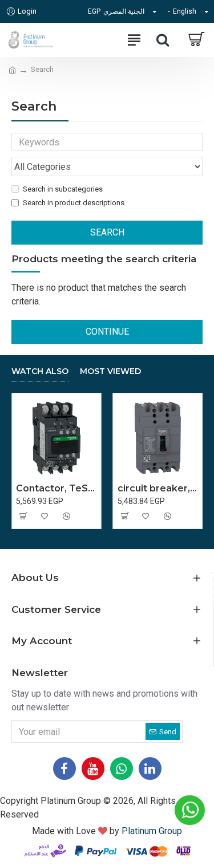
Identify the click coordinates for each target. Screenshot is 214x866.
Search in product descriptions (73, 202)
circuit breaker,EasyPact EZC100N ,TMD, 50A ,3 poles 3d (158, 488)
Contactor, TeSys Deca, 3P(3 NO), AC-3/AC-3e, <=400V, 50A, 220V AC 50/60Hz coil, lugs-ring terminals (56, 488)
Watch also (39, 371)
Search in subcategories (63, 189)
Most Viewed (110, 371)
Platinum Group (152, 831)
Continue (107, 331)
